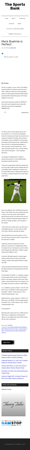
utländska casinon (7, 389)
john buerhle (11, 327)
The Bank (10, 325)
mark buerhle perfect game (12, 330)
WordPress (18, 444)
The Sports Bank (15, 6)
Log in (23, 444)
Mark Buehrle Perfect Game (11, 329)
